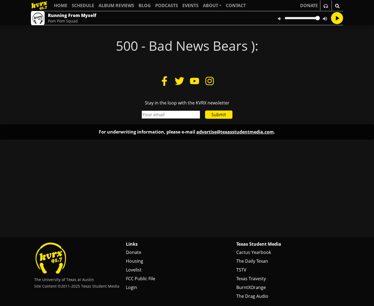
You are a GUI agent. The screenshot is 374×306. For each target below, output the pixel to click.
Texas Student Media (258, 244)
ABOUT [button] (210, 5)
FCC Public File (140, 279)
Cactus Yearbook (253, 252)
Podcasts (166, 5)
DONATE (309, 5)
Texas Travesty (251, 279)
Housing (134, 261)
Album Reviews (116, 5)
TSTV (241, 270)
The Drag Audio (252, 296)
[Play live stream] (337, 18)
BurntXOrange (251, 287)
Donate (133, 252)
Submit (218, 115)
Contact (236, 5)
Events (190, 5)
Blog (145, 5)
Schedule (83, 5)
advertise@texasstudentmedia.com (235, 132)
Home (60, 5)
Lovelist (134, 270)
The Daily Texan (252, 261)
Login (131, 287)
